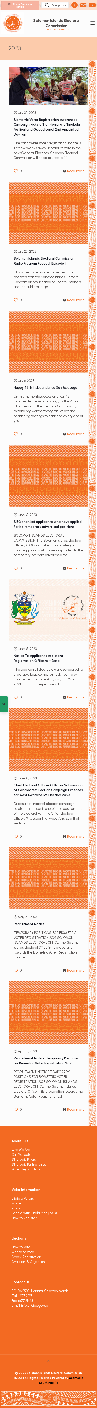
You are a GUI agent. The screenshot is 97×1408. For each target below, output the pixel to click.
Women (17, 1203)
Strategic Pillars (24, 1159)
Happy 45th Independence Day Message (45, 388)
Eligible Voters (23, 1198)
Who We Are (21, 1150)
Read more (76, 171)
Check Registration (26, 1257)
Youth (16, 1208)
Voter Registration (26, 1169)
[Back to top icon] (48, 1361)
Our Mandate (22, 1155)
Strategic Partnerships (29, 1164)
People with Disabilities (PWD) (34, 1213)
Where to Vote (23, 1252)
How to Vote (21, 1247)
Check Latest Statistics (56, 29)
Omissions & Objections (29, 1262)
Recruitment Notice (29, 924)
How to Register (24, 1218)
